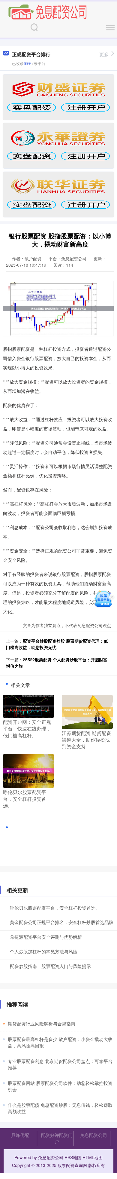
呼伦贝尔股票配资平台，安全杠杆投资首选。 (55, 908)
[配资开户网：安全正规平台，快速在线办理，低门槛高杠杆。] (28, 706)
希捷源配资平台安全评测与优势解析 (46, 937)
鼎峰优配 (20, 1135)
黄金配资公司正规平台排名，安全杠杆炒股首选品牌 (61, 922)
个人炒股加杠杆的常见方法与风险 (43, 951)
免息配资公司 (93, 1135)
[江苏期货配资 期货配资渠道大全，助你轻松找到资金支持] (87, 711)
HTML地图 (92, 1157)
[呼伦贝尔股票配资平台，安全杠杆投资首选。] (28, 770)
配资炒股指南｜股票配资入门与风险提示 (50, 966)
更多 (104, 54)
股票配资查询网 (72, 1165)
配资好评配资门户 (57, 1138)
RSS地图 (72, 1157)
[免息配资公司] (47, 11)
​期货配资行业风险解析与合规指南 (41, 1023)
